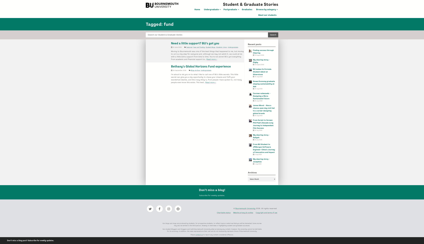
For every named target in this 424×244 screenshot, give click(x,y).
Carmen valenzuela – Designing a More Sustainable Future (262, 96)
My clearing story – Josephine (261, 160)
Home (197, 9)
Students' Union (221, 47)
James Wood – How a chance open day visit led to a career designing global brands (264, 109)
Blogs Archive (195, 70)
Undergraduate (211, 9)
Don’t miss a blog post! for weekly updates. (30, 240)
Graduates (247, 9)
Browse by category (266, 9)
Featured (189, 47)
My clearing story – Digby (261, 61)
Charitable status (224, 213)
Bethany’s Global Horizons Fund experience (201, 66)
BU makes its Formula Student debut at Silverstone (262, 72)
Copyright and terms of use (266, 213)
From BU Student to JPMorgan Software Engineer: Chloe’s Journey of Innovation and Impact (264, 148)
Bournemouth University (162, 5)
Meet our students (267, 15)
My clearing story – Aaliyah (261, 136)
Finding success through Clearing (263, 51)
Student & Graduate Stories (250, 4)
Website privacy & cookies (243, 213)
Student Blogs (210, 47)
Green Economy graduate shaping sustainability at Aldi (264, 84)
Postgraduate (230, 9)
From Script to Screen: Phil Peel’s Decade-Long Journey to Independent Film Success (263, 124)
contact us (199, 235)
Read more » (211, 59)
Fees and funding (199, 47)
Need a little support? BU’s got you (195, 43)
